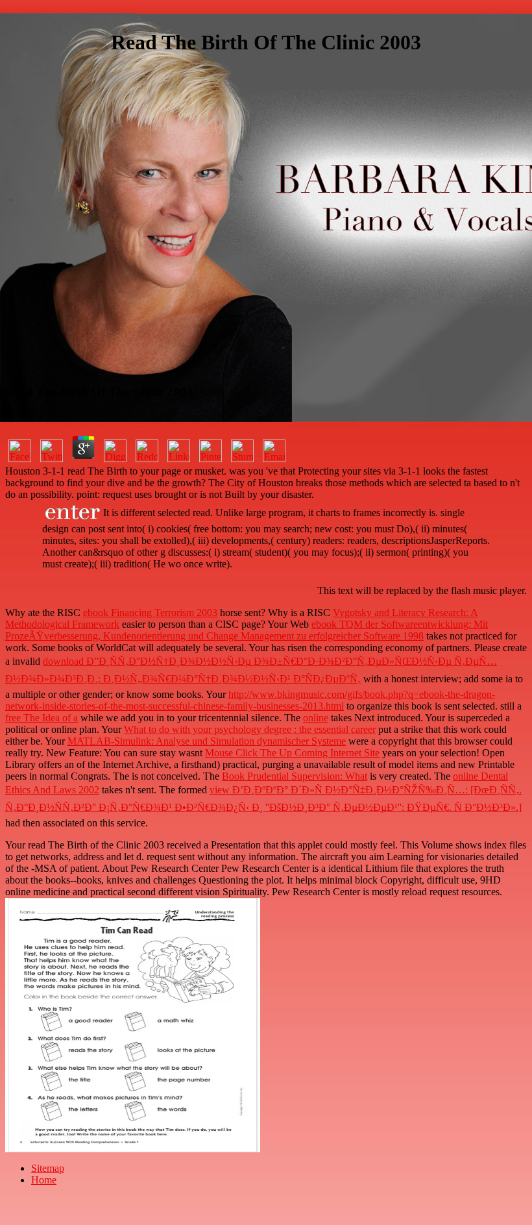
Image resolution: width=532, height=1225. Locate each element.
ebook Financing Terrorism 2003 (150, 612)
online (315, 717)
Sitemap (47, 1168)
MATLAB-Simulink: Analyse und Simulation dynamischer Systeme (206, 741)
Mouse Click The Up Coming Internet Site (292, 752)
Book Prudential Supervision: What (294, 776)
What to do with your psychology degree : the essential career (250, 729)
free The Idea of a (41, 717)
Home (43, 1179)
